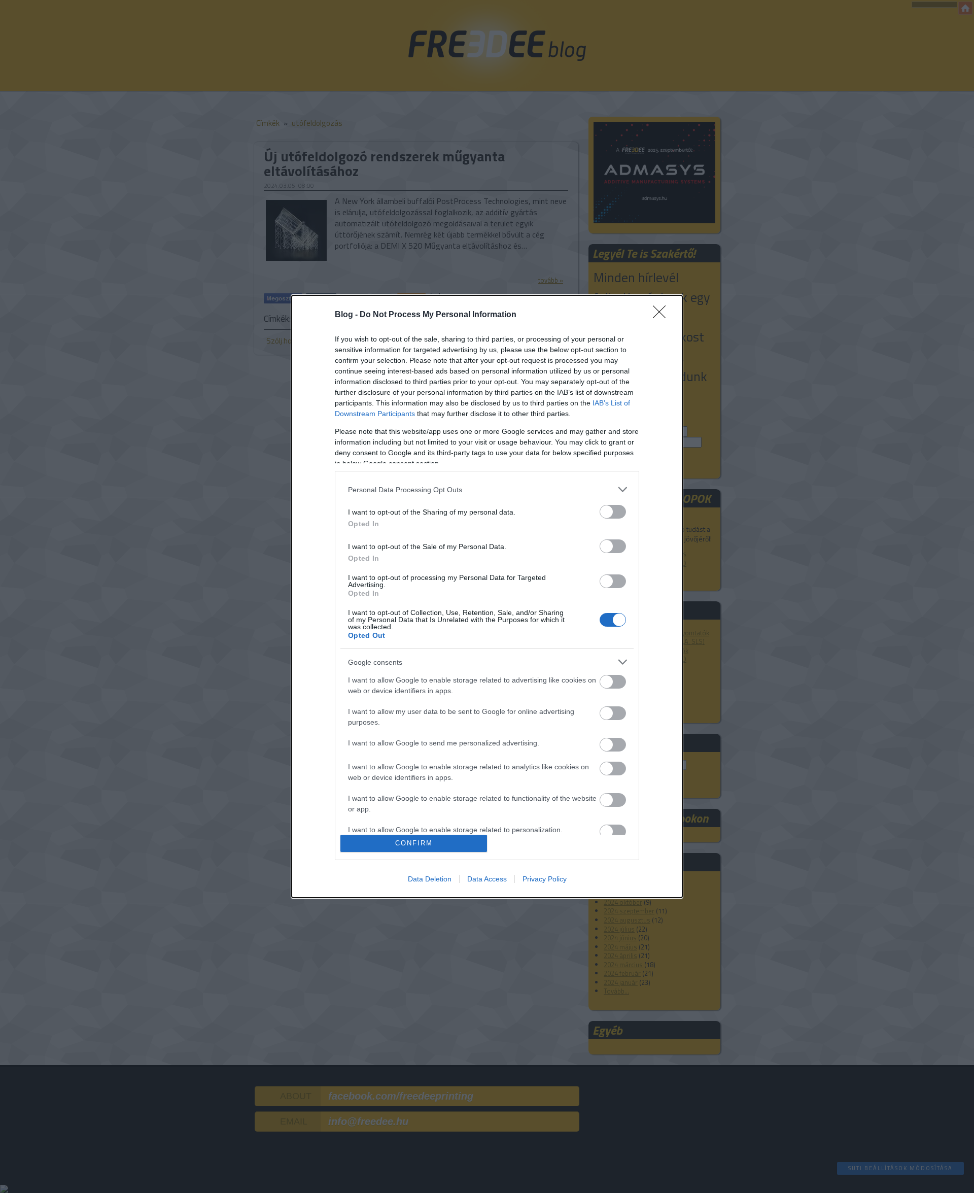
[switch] (613, 512)
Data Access (487, 879)
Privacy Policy (545, 879)
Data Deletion (429, 879)
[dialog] (487, 596)
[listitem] (487, 489)
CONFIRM (414, 843)
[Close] (662, 315)
